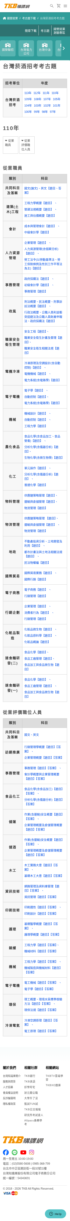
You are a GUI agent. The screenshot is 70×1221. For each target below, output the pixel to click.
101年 (56, 105)
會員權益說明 (10, 1092)
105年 (56, 99)
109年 (28, 99)
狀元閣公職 (31, 1092)
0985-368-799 (41, 1163)
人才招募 (8, 1087)
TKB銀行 (29, 1076)
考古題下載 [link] (29, 18)
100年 (28, 111)
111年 (46, 93)
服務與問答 (9, 1081)
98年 (45, 111)
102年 (47, 105)
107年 (47, 99)
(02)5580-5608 (21, 1163)
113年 (28, 93)
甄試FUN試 (31, 1103)
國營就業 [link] (12, 18)
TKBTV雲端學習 (54, 1078)
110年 (55, 93)
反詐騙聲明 (9, 1098)
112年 (37, 93)
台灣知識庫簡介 (12, 1076)
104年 (28, 105)
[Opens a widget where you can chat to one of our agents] (55, 1214)
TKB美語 (29, 1081)
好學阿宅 (29, 1087)
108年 (37, 99)
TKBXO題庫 (53, 1085)
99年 (37, 111)
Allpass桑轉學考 (33, 1122)
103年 (37, 105)
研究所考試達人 (33, 1115)
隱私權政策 (9, 1103)
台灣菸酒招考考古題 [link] (52, 18)
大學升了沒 (31, 1098)
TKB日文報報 (32, 1109)
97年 (53, 111)
